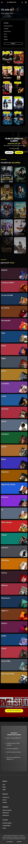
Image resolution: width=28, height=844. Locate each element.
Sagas (4, 789)
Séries (4, 787)
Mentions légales (7, 823)
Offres (4, 828)
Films (4, 784)
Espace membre (7, 810)
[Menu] (2, 2)
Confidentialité (6, 825)
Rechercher (6, 815)
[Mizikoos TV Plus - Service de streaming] (11, 2)
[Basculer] (5, 738)
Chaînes (5, 802)
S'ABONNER (19, 152)
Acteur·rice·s (6, 797)
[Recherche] (26, 2)
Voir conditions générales (14, 148)
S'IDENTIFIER (9, 152)
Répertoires (6, 812)
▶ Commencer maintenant (14, 710)
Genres (4, 800)
